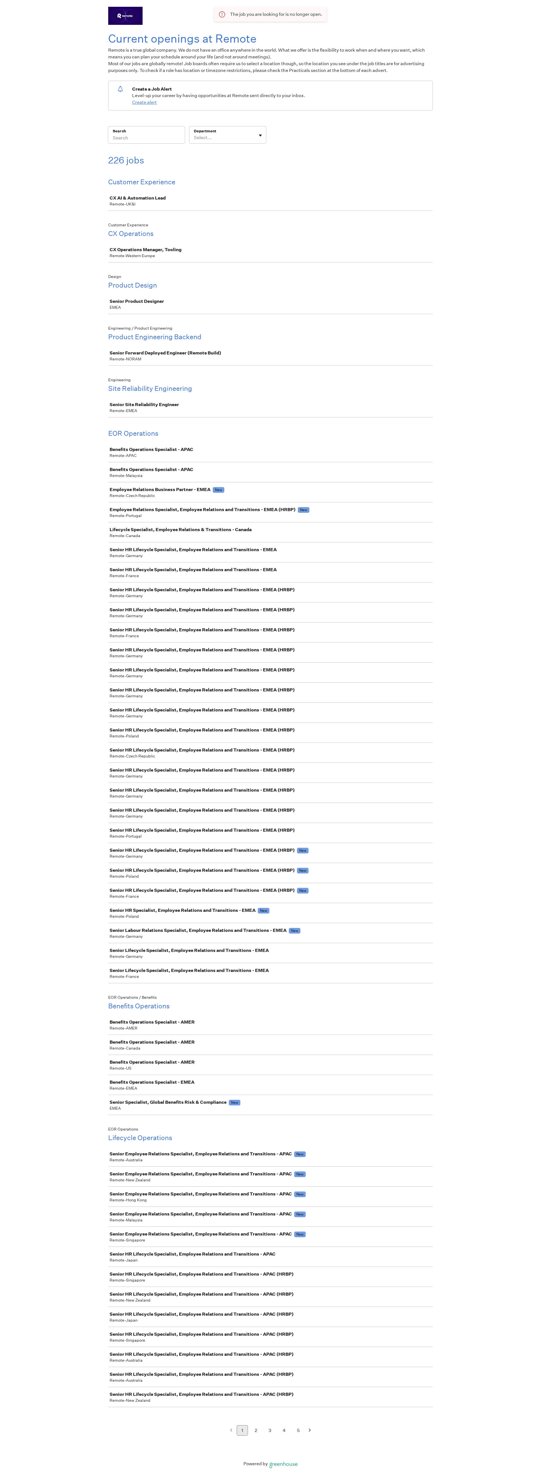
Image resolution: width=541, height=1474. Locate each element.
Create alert (144, 102)
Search (119, 131)
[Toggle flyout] (260, 135)
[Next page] (310, 1430)
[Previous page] (231, 1430)
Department (205, 131)
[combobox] (194, 138)
